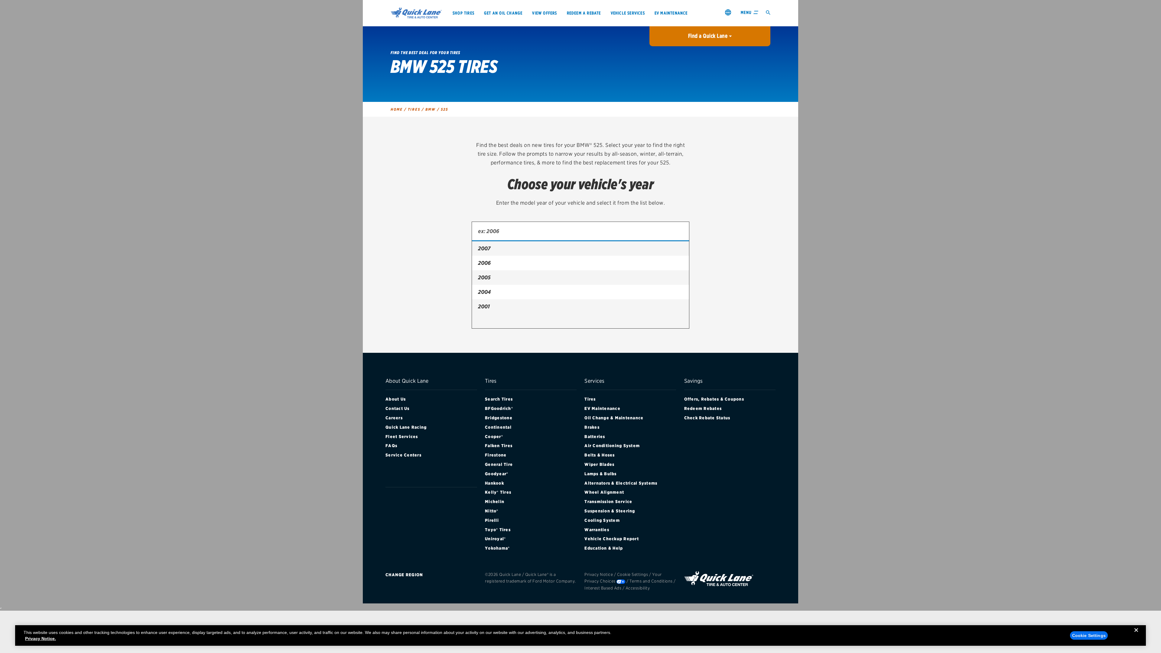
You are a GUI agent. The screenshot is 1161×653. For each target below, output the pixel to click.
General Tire (499, 464)
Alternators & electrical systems (620, 483)
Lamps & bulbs (600, 473)
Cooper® (494, 436)
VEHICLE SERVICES (628, 13)
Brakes (592, 427)
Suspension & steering (609, 510)
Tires (590, 399)
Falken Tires (498, 445)
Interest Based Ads (602, 588)
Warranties (596, 529)
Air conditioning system (612, 445)
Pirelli (492, 520)
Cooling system (602, 520)
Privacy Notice (598, 574)
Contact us (397, 408)
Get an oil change (503, 13)
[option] (580, 248)
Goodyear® (496, 473)
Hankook (494, 483)
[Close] (1136, 635)
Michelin (494, 501)
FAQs (391, 445)
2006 (484, 263)
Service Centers (403, 455)
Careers (394, 417)
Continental (498, 427)
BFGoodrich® (499, 408)
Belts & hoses (599, 455)
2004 (484, 292)
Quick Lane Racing (406, 427)
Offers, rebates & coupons (714, 399)
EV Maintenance (602, 408)
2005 (484, 277)
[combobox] (580, 231)
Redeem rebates (703, 408)
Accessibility (638, 588)
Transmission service (608, 501)
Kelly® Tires (498, 492)
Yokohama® (497, 548)
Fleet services (401, 436)
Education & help (603, 548)
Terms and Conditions (651, 581)
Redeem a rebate (584, 13)
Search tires (499, 399)
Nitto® (492, 510)
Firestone (495, 455)
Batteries (594, 436)
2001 (484, 306)
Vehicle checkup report (611, 538)
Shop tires (463, 13)
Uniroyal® (495, 538)
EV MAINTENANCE (671, 13)
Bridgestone (498, 417)
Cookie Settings (632, 574)
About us (395, 399)
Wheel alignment (604, 492)
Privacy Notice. (40, 638)
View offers (544, 13)
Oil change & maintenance (613, 417)
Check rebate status (707, 417)
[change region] (728, 12)
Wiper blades (599, 464)
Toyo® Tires (498, 529)
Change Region (404, 574)
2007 (484, 248)
